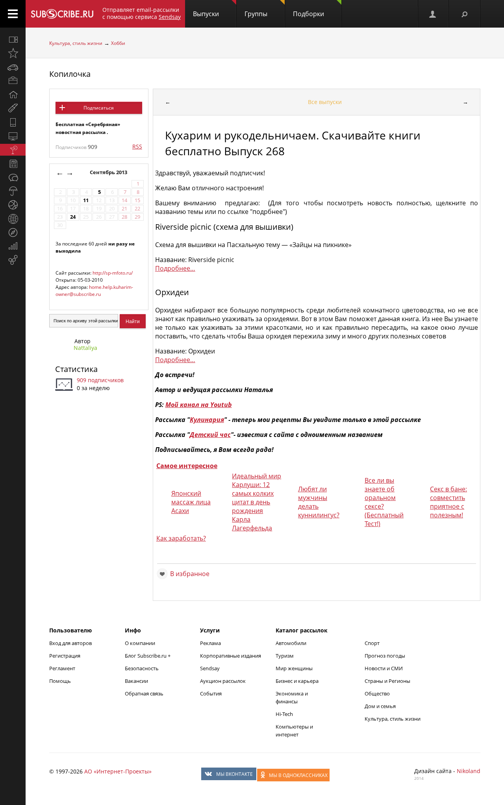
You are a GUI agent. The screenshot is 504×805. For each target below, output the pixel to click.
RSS (137, 146)
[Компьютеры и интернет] (13, 136)
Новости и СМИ (384, 668)
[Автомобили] (13, 67)
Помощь (60, 680)
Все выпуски (325, 102)
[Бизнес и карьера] (13, 81)
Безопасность (142, 668)
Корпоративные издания (230, 655)
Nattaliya (85, 347)
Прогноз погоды (385, 655)
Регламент (62, 668)
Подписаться (98, 107)
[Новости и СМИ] (13, 163)
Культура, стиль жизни (75, 43)
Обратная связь (144, 693)
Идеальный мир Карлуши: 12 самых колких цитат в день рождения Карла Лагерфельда (256, 502)
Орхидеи (172, 292)
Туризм (285, 655)
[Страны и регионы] (13, 219)
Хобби (118, 43)
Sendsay (210, 668)
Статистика (76, 369)
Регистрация (64, 655)
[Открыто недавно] (13, 53)
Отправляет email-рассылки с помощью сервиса (141, 13)
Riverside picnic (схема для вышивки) (224, 226)
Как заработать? (181, 538)
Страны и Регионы (387, 680)
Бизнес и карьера (297, 680)
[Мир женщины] (13, 108)
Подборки (308, 13)
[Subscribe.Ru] (62, 14)
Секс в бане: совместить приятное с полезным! (448, 502)
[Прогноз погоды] (13, 191)
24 (73, 217)
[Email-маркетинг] (13, 260)
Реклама (210, 643)
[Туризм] (13, 232)
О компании (140, 643)
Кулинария (207, 419)
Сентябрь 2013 (109, 172)
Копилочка (70, 74)
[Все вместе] (13, 39)
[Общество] (13, 177)
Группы (256, 13)
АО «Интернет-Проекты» (118, 771)
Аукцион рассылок (223, 680)
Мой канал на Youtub (198, 404)
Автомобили (291, 643)
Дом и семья (380, 706)
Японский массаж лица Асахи (191, 502)
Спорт (372, 643)
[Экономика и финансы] (13, 246)
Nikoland (468, 771)
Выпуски (206, 13)
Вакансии (136, 680)
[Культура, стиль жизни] (13, 150)
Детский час (210, 434)
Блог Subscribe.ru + (148, 655)
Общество (377, 693)
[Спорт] (13, 205)
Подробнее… (175, 268)
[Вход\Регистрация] (433, 14)
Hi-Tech (284, 714)
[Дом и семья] (13, 94)
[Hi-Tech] (13, 122)
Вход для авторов (70, 643)
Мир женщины (294, 668)
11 (86, 200)
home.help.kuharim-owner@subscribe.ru (94, 290)
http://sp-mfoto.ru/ (113, 273)
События (211, 693)
